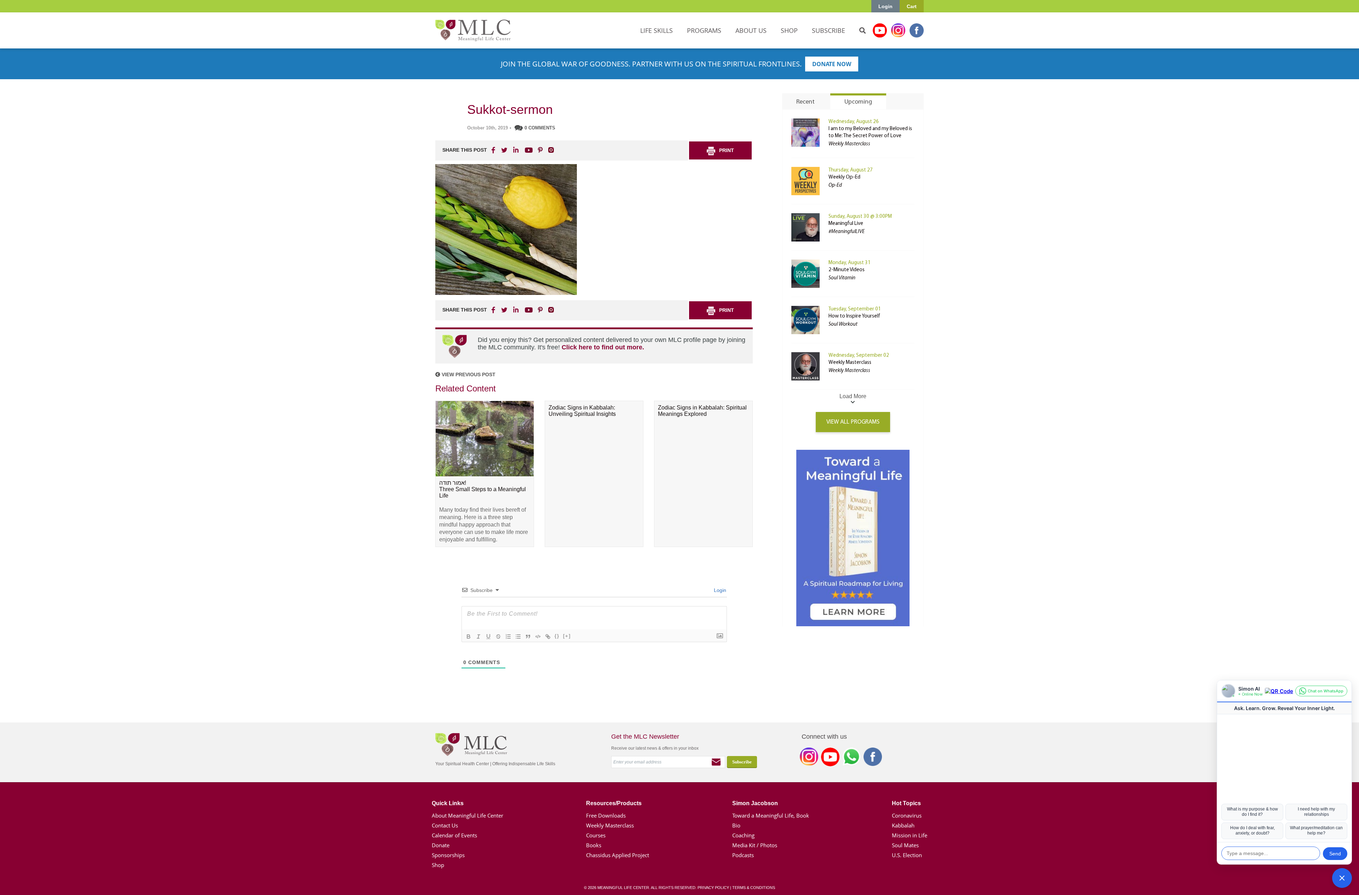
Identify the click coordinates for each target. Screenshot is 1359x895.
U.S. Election (907, 855)
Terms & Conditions (753, 887)
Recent (805, 102)
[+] (567, 636)
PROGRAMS (704, 30)
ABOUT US (751, 30)
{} (557, 636)
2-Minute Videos (846, 270)
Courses (596, 835)
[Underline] (488, 636)
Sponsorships (448, 855)
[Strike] (498, 636)
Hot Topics (906, 803)
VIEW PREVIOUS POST (467, 374)
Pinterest (540, 149)
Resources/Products (614, 803)
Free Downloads (606, 815)
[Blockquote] (528, 636)
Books (593, 845)
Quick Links (448, 803)
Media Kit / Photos (754, 845)
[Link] (548, 636)
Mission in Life (909, 835)
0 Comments (539, 127)
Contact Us (445, 825)
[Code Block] (538, 636)
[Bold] (469, 636)
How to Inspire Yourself (854, 316)
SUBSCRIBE (828, 30)
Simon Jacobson (755, 803)
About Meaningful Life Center (467, 815)
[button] (1342, 878)
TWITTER (504, 149)
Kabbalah (903, 825)
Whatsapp (851, 758)
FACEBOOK (494, 149)
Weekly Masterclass (849, 362)
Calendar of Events (454, 835)
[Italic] (478, 636)
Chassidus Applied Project (617, 855)
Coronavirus (907, 815)
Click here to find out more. (603, 347)
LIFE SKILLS (656, 30)
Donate (440, 845)
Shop (438, 864)
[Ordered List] (508, 636)
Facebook (917, 30)
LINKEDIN (515, 149)
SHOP (789, 30)
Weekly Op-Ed (844, 177)
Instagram (898, 30)
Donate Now (831, 64)
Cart (912, 6)
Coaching (743, 835)
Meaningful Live (845, 223)
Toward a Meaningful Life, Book (770, 815)
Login (885, 6)
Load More (852, 396)
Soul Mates (905, 845)
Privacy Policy (713, 887)
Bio (736, 825)
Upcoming (858, 102)
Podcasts (743, 855)
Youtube (880, 30)
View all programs (852, 422)
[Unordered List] (518, 636)
